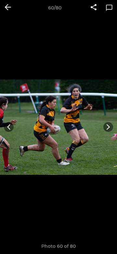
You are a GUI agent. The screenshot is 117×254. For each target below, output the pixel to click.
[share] (94, 7)
